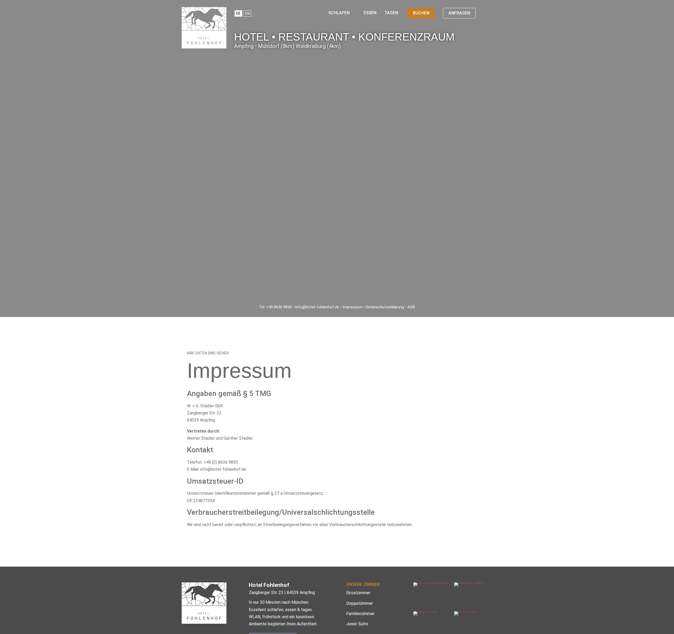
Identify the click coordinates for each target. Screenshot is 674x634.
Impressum (352, 307)
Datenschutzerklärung (385, 307)
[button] (342, 13)
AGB (411, 307)
